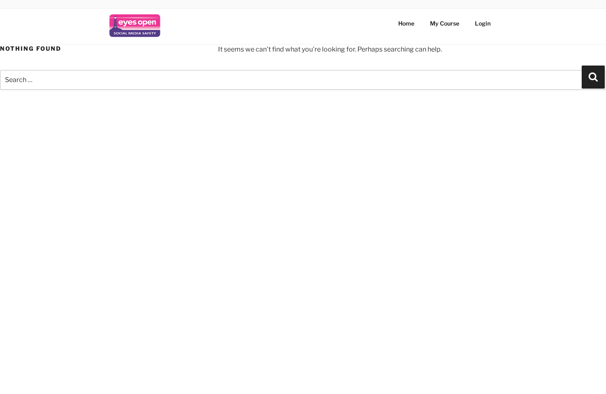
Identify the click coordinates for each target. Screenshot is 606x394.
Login (483, 23)
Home (406, 23)
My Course (444, 23)
